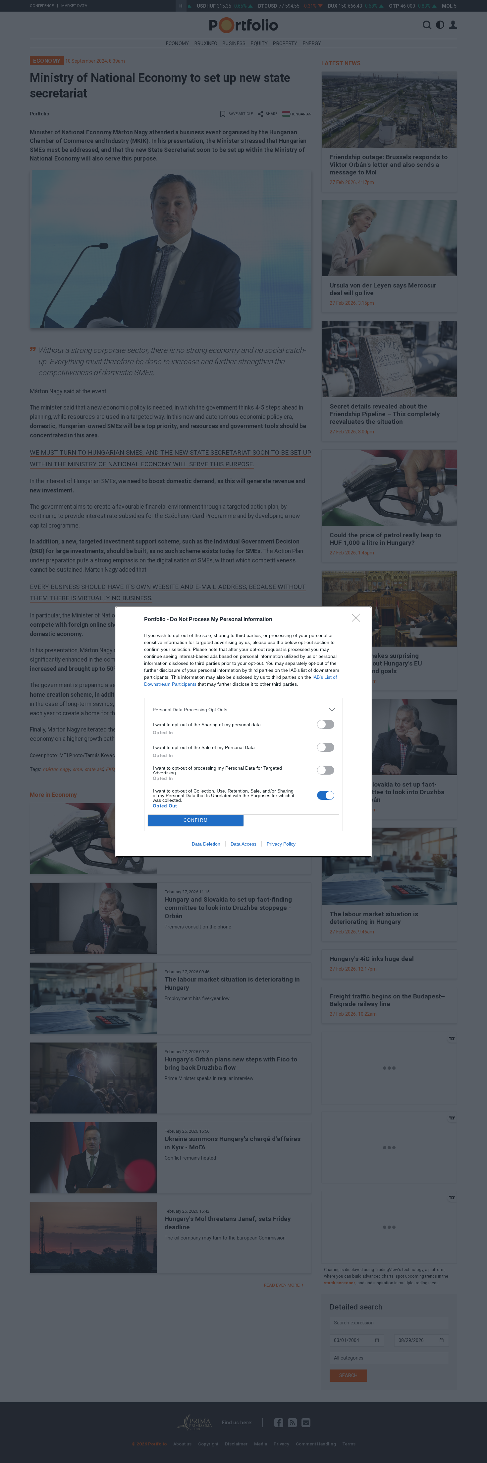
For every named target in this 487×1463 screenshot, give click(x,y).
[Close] (358, 619)
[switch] (325, 724)
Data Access (243, 844)
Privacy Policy (281, 844)
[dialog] (243, 732)
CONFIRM (196, 820)
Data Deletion (206, 844)
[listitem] (243, 709)
